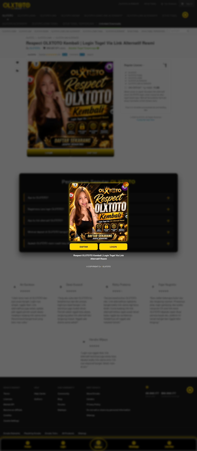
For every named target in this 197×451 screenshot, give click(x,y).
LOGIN (113, 246)
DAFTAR (84, 246)
